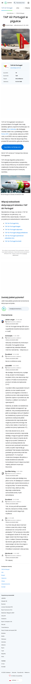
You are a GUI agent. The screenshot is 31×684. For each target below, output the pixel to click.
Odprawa (3, 578)
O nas (2, 664)
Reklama (27, 672)
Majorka (3, 653)
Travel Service (5, 627)
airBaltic (3, 598)
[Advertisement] (15, 102)
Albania (3, 645)
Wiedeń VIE (4, 601)
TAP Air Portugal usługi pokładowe (16, 233)
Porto (2, 656)
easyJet (3, 615)
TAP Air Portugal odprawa (13, 230)
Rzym (2, 648)
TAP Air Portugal (6, 8)
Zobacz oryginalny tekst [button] (12, 323)
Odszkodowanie (5, 584)
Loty (17, 8)
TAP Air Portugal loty (12, 223)
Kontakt (3, 587)
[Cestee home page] (8, 2)
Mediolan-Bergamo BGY (7, 613)
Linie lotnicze (10, 13)
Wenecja (3, 639)
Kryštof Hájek (9, 25)
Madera (3, 633)
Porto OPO (5, 134)
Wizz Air (3, 624)
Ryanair (3, 604)
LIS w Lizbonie (11, 129)
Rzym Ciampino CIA (6, 621)
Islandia (3, 642)
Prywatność (20, 672)
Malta (2, 636)
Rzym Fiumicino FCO (6, 610)
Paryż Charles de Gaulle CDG (9, 630)
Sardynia (3, 618)
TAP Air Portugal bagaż (12, 226)
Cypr (2, 650)
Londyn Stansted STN (7, 607)
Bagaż (3, 575)
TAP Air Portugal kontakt (13, 241)
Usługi (3, 581)
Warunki (14, 672)
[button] (2, 2)
